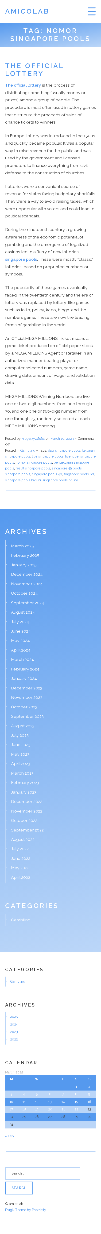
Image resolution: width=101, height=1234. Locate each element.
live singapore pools (47, 456)
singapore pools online (60, 480)
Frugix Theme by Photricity (25, 1210)
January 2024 (24, 678)
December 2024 (27, 574)
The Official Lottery (34, 70)
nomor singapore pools (34, 462)
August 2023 (23, 725)
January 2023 (23, 792)
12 (37, 1102)
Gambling (27, 450)
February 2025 (25, 555)
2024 (14, 1024)
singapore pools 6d (79, 474)
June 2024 (21, 631)
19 (37, 1109)
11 (24, 1102)
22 (76, 1109)
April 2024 (21, 650)
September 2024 (27, 602)
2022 (14, 1039)
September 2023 (27, 716)
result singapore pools (33, 468)
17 (11, 1109)
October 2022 (24, 820)
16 (89, 1102)
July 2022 (20, 848)
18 (24, 1109)
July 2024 (20, 621)
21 (63, 1109)
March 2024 (22, 659)
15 (76, 1102)
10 (11, 1102)
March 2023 (22, 773)
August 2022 (23, 839)
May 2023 (20, 754)
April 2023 (20, 763)
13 (50, 1102)
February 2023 (25, 782)
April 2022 (20, 877)
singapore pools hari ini (23, 480)
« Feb (9, 1136)
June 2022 (20, 858)
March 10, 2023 (62, 438)
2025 (14, 1016)
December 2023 (26, 687)
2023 (14, 1032)
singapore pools (17, 474)
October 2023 (24, 706)
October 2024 (24, 593)
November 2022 (26, 811)
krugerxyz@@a (33, 438)
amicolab (27, 11)
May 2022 (20, 867)
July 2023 (20, 735)
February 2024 (25, 668)
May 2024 (20, 640)
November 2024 (27, 583)
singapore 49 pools (67, 468)
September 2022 (27, 830)
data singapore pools (64, 450)
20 (50, 1109)
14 (63, 1102)
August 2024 (23, 612)
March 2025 (22, 545)
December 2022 (26, 801)
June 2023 (20, 744)
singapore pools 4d (47, 474)
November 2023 (26, 697)
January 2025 (24, 564)
